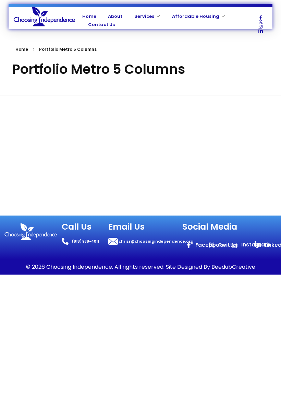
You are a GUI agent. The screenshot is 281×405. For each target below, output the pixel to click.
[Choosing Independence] (44, 17)
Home (21, 49)
